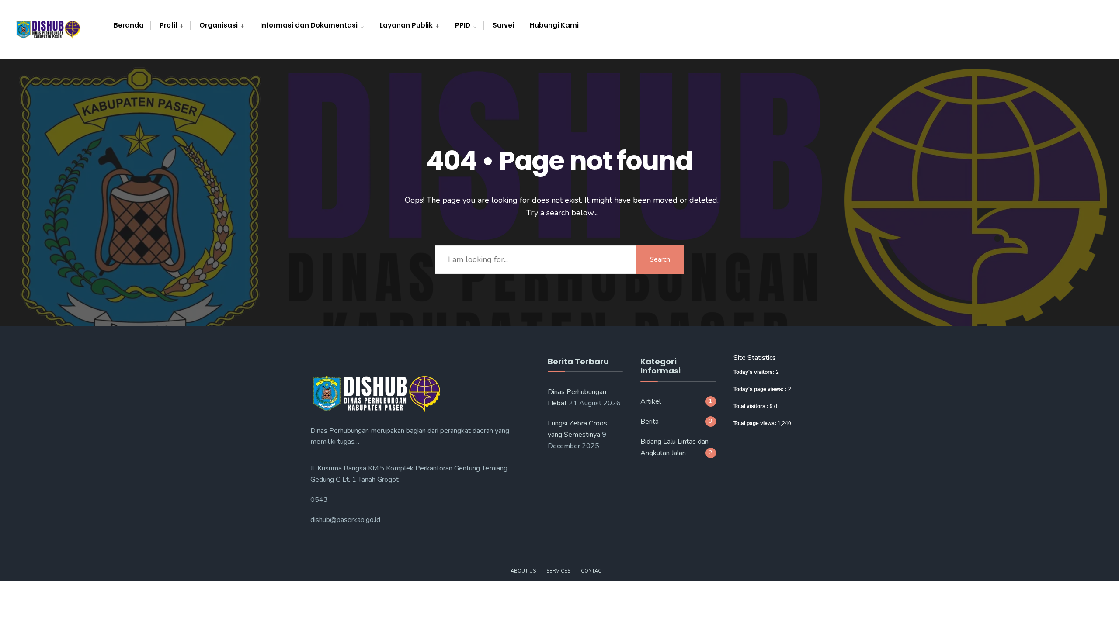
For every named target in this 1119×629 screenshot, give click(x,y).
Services (558, 571)
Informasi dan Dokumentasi (309, 25)
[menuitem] (170, 25)
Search (660, 259)
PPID (462, 25)
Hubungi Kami (554, 25)
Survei (503, 25)
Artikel (650, 401)
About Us (523, 571)
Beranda (129, 25)
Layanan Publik (406, 25)
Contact (593, 571)
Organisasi (218, 25)
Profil (168, 25)
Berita (649, 421)
